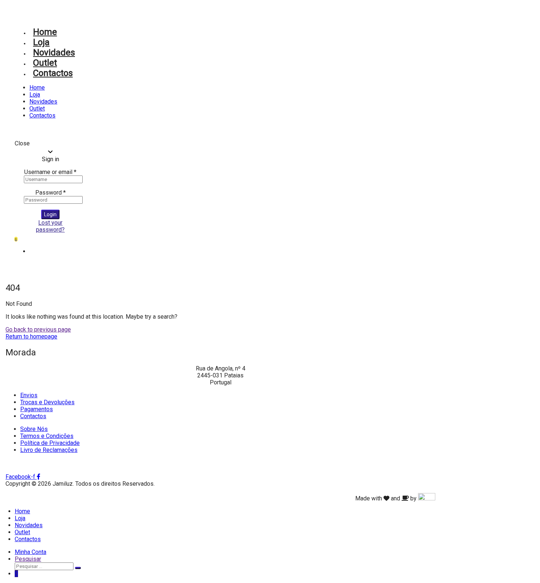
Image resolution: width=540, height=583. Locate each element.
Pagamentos (36, 409)
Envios (28, 395)
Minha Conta (30, 551)
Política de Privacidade (50, 442)
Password (50, 192)
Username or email (50, 172)
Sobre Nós (34, 429)
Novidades (54, 52)
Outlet (45, 63)
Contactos (53, 73)
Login (50, 214)
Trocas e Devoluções (47, 402)
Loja (41, 42)
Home (45, 32)
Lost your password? (50, 226)
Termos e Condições (46, 435)
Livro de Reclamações (49, 449)
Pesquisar (28, 558)
